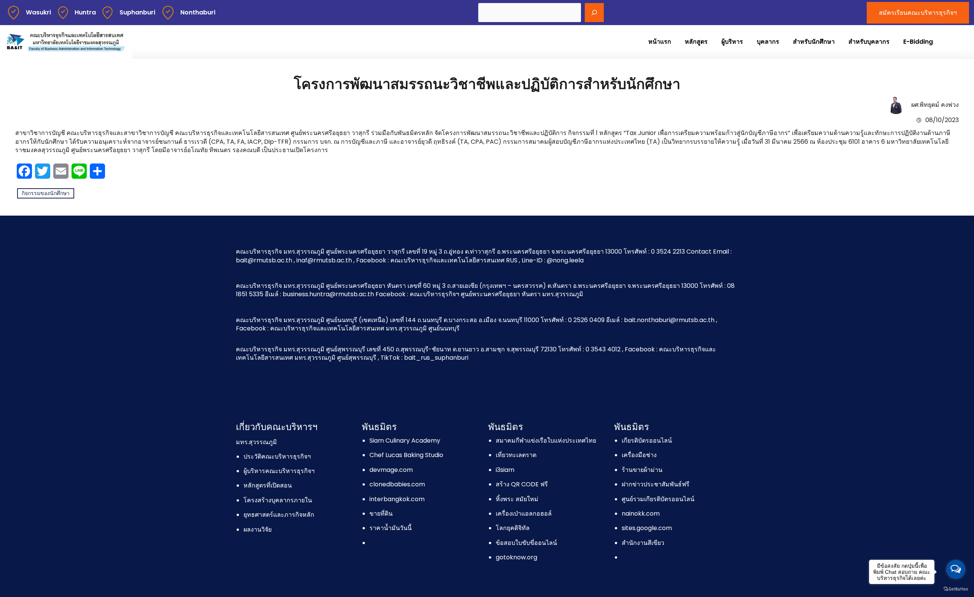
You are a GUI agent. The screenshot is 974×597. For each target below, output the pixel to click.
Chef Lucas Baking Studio (406, 455)
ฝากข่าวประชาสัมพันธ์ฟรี (655, 484)
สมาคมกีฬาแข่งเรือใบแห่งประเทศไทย (546, 440)
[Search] (594, 12)
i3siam (505, 469)
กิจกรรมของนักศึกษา (46, 193)
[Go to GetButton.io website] (956, 589)
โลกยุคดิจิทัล (513, 528)
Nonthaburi (197, 12)
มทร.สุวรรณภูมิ (256, 442)
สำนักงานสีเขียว (643, 542)
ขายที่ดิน (381, 513)
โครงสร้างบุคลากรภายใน (278, 500)
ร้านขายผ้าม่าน (642, 469)
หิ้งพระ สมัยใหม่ (517, 499)
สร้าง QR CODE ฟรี (522, 484)
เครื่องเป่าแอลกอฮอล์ (524, 513)
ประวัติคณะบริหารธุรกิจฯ (277, 456)
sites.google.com (647, 528)
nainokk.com (641, 513)
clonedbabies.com (397, 484)
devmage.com (391, 469)
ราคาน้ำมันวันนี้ (390, 528)
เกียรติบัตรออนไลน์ (647, 440)
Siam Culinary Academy (404, 440)
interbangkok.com (397, 499)
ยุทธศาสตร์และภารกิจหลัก (279, 514)
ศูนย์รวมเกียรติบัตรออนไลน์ (658, 499)
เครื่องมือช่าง (639, 455)
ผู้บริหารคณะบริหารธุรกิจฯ (279, 471)
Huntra (85, 12)
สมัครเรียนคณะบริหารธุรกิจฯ (918, 12)
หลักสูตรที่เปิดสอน (268, 485)
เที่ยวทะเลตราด (516, 455)
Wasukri (38, 12)
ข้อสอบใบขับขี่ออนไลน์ (526, 542)
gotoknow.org (516, 557)
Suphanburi (137, 12)
